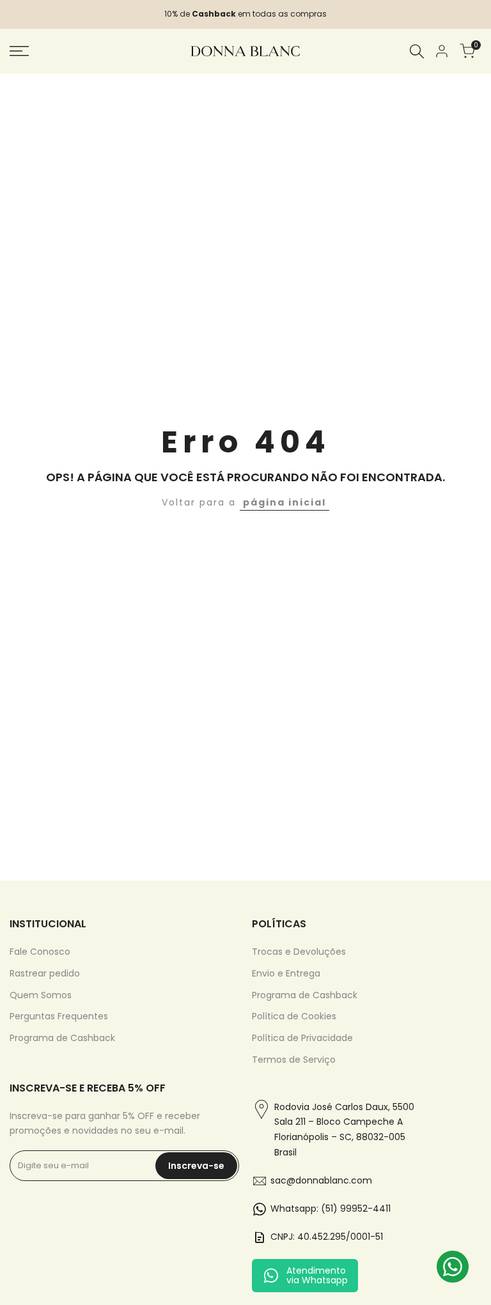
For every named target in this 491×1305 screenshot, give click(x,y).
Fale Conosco (40, 951)
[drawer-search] (417, 51)
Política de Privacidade (302, 1037)
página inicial (284, 502)
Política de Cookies (294, 1016)
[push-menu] (19, 51)
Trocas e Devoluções (299, 951)
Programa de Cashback (62, 1037)
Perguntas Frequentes (59, 1016)
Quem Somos (41, 995)
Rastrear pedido (45, 973)
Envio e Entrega (286, 973)
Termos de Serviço (294, 1059)
